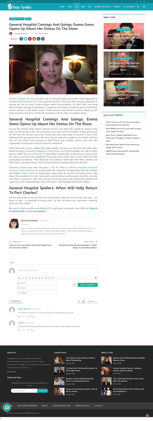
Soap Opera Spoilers (27, 406)
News (28, 19)
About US (10, 1)
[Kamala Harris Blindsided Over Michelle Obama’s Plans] (106, 360)
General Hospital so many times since (46, 151)
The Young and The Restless (124, 58)
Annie (21, 322)
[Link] (46, 278)
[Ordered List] (32, 278)
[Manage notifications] (147, 416)
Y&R (89, 7)
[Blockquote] (39, 278)
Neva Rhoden (24, 309)
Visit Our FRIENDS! (114, 115)
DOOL (70, 7)
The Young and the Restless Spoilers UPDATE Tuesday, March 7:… (123, 95)
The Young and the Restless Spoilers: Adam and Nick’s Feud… (123, 66)
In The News (129, 7)
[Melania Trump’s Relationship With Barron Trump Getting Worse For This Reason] (59, 381)
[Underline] (26, 278)
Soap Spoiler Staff (62, 406)
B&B (83, 7)
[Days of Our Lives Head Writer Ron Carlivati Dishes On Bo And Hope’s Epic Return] (123, 36)
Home (62, 7)
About (45, 406)
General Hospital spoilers (21, 98)
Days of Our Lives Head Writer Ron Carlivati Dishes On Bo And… (124, 38)
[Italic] (22, 278)
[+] (52, 278)
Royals (117, 7)
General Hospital (17, 19)
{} (49, 278)
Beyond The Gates (103, 7)
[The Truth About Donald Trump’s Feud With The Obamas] (106, 381)
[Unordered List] (36, 278)
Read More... (12, 372)
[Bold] (19, 278)
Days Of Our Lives (123, 29)
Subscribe (43, 391)
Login (11, 262)
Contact (98, 406)
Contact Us (19, 1)
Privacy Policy (82, 406)
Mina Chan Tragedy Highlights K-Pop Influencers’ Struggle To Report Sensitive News (123, 138)
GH (77, 7)
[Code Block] (42, 278)
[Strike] (29, 278)
